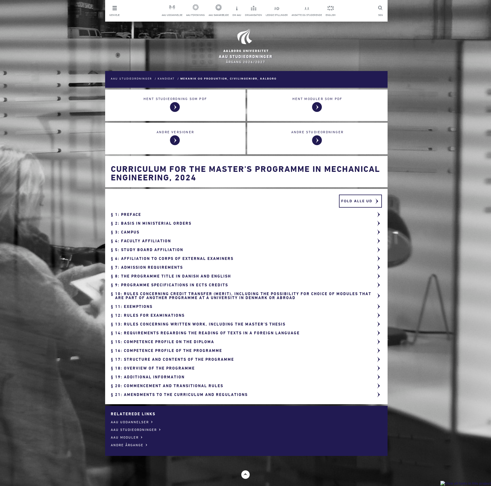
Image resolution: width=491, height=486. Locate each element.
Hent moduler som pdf (317, 99)
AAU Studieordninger (131, 78)
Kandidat (166, 78)
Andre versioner (175, 132)
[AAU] (245, 40)
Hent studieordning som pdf (175, 99)
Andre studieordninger (317, 132)
